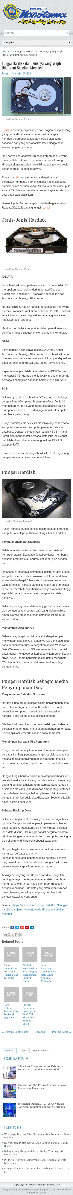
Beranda (40, 1031)
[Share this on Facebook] (12, 927)
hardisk (15, 177)
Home (6, 51)
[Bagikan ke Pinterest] (20, 934)
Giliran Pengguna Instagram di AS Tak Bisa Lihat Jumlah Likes (28, 1014)
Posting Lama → (61, 1031)
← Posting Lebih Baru (15, 1031)
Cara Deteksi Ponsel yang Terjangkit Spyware (11, 1011)
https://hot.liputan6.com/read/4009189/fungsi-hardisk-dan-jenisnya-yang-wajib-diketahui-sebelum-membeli (35, 909)
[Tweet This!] (17, 927)
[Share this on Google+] (22, 927)
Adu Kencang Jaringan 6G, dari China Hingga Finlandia (48, 973)
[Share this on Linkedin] (32, 927)
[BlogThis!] (9, 934)
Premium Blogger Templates (35, 1189)
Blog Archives (40, 1050)
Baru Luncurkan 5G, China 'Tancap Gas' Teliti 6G (11, 971)
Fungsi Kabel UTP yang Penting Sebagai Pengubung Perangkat (42, 1087)
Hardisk (7, 130)
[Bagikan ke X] (12, 934)
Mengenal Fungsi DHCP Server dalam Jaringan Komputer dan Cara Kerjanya (41, 1105)
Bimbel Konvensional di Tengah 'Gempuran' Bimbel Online (29, 973)
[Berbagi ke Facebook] (16, 934)
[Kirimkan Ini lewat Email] (5, 934)
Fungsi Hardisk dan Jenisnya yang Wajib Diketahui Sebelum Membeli (31, 65)
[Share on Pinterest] (27, 927)
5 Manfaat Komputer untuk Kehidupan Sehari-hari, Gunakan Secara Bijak (41, 1068)
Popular (9, 1050)
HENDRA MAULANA (47, 1184)
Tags (22, 1050)
